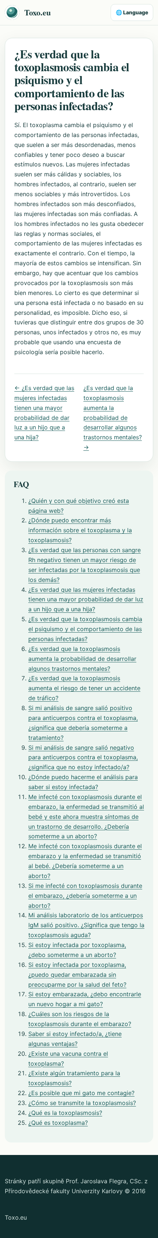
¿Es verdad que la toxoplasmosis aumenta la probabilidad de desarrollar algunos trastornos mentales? (82, 658)
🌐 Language (132, 12)
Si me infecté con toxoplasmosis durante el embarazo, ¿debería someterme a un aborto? (85, 895)
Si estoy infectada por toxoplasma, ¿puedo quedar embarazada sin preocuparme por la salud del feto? (77, 974)
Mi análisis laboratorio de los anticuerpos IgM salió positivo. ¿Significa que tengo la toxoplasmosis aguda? (86, 925)
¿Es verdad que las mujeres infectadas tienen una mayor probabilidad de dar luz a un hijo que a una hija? (85, 599)
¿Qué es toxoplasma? (58, 1122)
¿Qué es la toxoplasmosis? (65, 1112)
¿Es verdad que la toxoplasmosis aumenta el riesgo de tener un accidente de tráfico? (84, 688)
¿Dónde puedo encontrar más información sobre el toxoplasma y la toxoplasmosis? (80, 530)
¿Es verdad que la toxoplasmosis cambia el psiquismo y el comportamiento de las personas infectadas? (85, 629)
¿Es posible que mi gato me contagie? (81, 1093)
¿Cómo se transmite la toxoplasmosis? (82, 1102)
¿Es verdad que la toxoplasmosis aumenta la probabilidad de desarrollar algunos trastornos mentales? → (112, 417)
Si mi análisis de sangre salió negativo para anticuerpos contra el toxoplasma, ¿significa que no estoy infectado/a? (83, 757)
